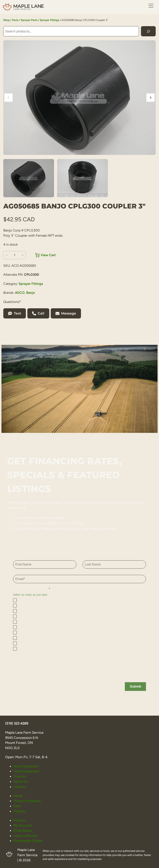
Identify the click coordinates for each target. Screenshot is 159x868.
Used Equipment (26, 771)
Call (41, 313)
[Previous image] (8, 97)
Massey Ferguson (27, 801)
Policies (19, 820)
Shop (6, 20)
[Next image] (150, 97)
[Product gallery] (79, 97)
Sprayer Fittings (49, 20)
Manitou (19, 811)
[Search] (148, 31)
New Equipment (25, 766)
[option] (82, 178)
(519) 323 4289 (16, 723)
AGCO (20, 293)
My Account (22, 825)
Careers (19, 787)
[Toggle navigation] (151, 6)
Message (68, 313)
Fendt (17, 796)
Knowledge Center (27, 841)
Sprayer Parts (29, 20)
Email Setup (22, 830)
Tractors (19, 776)
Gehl (16, 806)
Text (17, 313)
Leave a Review (25, 836)
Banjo (30, 293)
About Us (20, 781)
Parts (15, 20)
